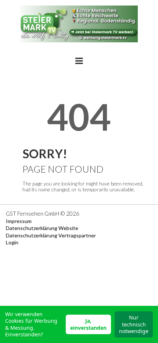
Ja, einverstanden (88, 324)
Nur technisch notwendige (133, 324)
